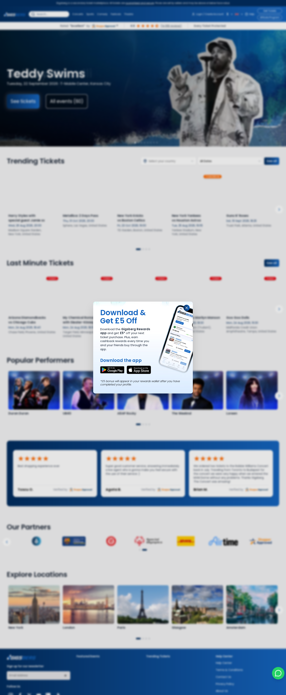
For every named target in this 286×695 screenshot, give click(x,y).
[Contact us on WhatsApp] (278, 673)
